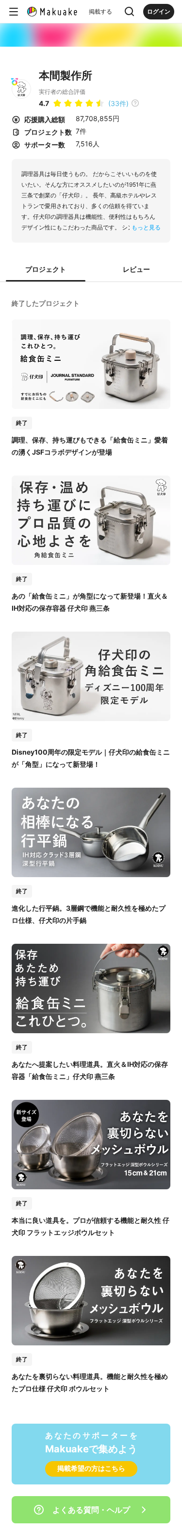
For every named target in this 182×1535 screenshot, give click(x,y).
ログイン (158, 11)
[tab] (45, 270)
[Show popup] (129, 11)
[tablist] (91, 270)
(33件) (118, 103)
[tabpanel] (91, 845)
